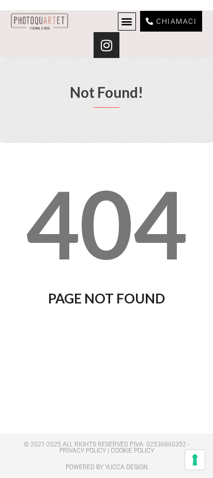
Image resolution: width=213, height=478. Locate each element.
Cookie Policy (132, 450)
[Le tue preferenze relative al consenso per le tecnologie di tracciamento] (195, 460)
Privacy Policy (82, 450)
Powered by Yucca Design (107, 467)
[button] (127, 21)
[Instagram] (106, 45)
